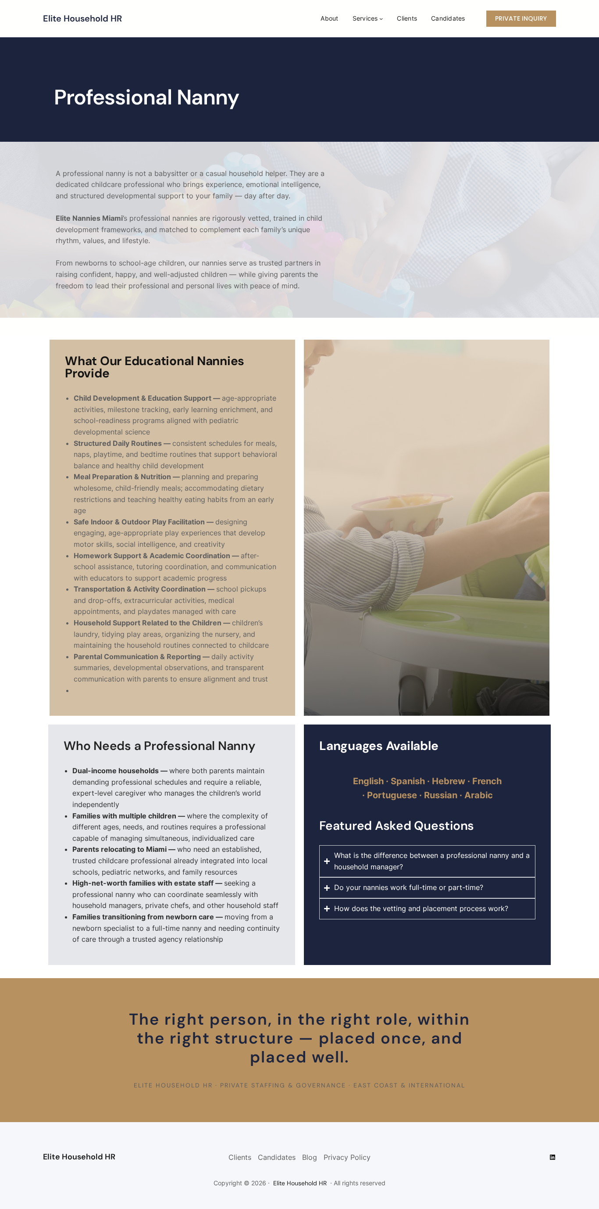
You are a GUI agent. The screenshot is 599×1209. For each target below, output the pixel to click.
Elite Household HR (82, 18)
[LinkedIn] (552, 1157)
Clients (239, 1157)
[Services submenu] (381, 18)
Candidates (277, 1157)
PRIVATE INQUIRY (521, 18)
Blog (309, 1157)
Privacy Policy (347, 1157)
